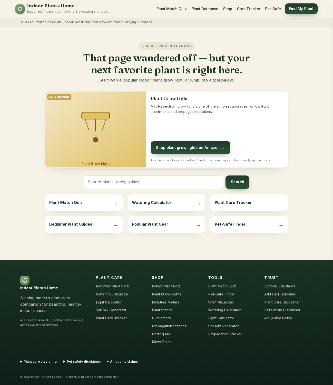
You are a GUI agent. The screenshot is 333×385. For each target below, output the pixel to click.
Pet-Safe (273, 9)
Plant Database (205, 9)
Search (237, 182)
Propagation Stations (169, 326)
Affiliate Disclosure (279, 294)
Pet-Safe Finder (221, 294)
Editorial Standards (279, 286)
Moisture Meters (165, 302)
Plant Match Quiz (172, 9)
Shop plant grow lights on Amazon (190, 147)
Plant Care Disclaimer (282, 302)
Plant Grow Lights (166, 294)
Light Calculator (109, 302)
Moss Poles (162, 342)
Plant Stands (162, 310)
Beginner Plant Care (112, 286)
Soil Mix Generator (111, 310)
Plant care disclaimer (41, 361)
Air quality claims (124, 361)
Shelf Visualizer (221, 302)
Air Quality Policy (278, 318)
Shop (227, 9)
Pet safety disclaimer (84, 361)
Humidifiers (161, 318)
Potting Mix (161, 334)
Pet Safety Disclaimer (282, 310)
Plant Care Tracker (111, 318)
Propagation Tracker (225, 334)
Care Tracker (248, 9)
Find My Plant (301, 8)
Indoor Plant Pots (166, 286)
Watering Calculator (112, 294)
